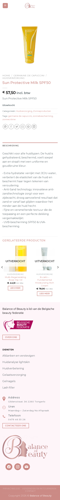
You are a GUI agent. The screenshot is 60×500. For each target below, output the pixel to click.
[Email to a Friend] (22, 126)
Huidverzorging (13, 78)
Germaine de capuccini (28, 75)
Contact (30, 491)
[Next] (57, 273)
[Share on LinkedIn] (34, 126)
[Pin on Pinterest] (28, 126)
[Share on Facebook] (11, 126)
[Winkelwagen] (56, 5)
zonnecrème (9, 119)
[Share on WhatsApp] (5, 126)
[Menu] (5, 5)
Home (6, 75)
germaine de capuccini (20, 116)
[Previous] (2, 273)
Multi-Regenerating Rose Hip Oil (15, 278)
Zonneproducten (42, 111)
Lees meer (15, 288)
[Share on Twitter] (17, 126)
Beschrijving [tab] (10, 145)
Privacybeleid (11, 488)
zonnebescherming (43, 116)
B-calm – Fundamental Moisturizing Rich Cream (44, 281)
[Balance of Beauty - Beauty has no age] (30, 5)
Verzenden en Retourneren (39, 488)
